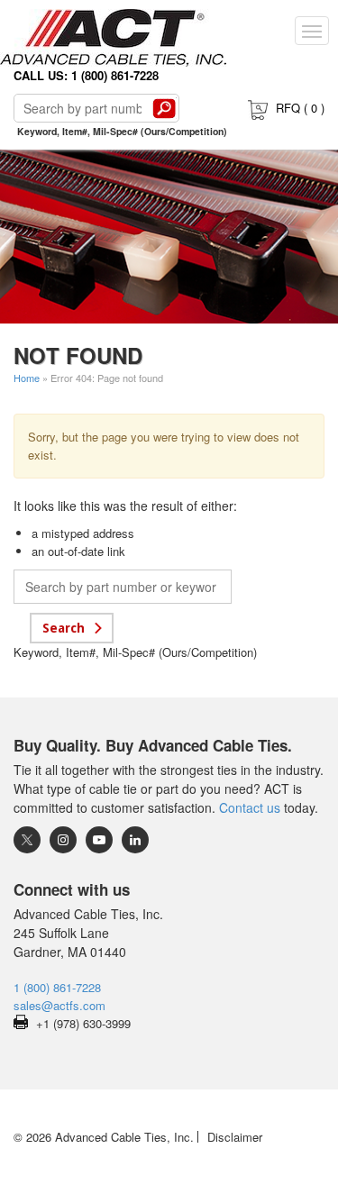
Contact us (249, 807)
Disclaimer (234, 1136)
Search (164, 108)
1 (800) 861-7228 (57, 987)
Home (27, 377)
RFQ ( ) (300, 107)
